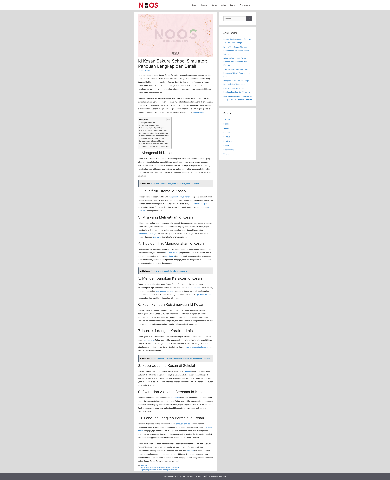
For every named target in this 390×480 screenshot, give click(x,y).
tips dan (190, 451)
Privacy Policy (201, 476)
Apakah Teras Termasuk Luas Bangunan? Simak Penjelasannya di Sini (236, 72)
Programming (245, 5)
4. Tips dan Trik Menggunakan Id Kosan (153, 131)
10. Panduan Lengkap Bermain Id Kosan (153, 146)
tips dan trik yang (172, 253)
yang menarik (198, 112)
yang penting (149, 340)
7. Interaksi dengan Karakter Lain (151, 138)
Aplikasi (223, 5)
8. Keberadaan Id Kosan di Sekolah (152, 141)
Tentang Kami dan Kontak (217, 476)
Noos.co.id (181, 476)
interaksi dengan (200, 204)
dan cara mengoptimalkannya (195, 347)
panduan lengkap (183, 424)
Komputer (204, 5)
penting (188, 371)
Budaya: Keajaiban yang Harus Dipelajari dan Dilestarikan (159, 467)
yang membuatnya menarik (180, 197)
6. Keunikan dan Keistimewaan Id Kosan (154, 136)
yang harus (156, 237)
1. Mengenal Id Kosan (147, 123)
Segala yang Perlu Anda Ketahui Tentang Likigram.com (158, 470)
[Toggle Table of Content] (167, 119)
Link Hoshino (228, 141)
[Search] (249, 18)
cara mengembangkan (165, 291)
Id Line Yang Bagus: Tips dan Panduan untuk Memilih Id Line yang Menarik (236, 50)
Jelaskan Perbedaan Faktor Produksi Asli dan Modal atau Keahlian (235, 61)
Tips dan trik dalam (203, 295)
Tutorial (226, 154)
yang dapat (175, 398)
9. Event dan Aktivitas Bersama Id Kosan (154, 144)
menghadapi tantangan (147, 233)
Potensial (143, 465)
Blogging (226, 124)
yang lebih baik (194, 288)
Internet (233, 5)
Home (194, 5)
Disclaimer (190, 476)
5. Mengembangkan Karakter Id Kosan (153, 133)
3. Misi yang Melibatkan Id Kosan (151, 128)
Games (214, 5)
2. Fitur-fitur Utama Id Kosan (149, 125)
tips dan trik (170, 256)
